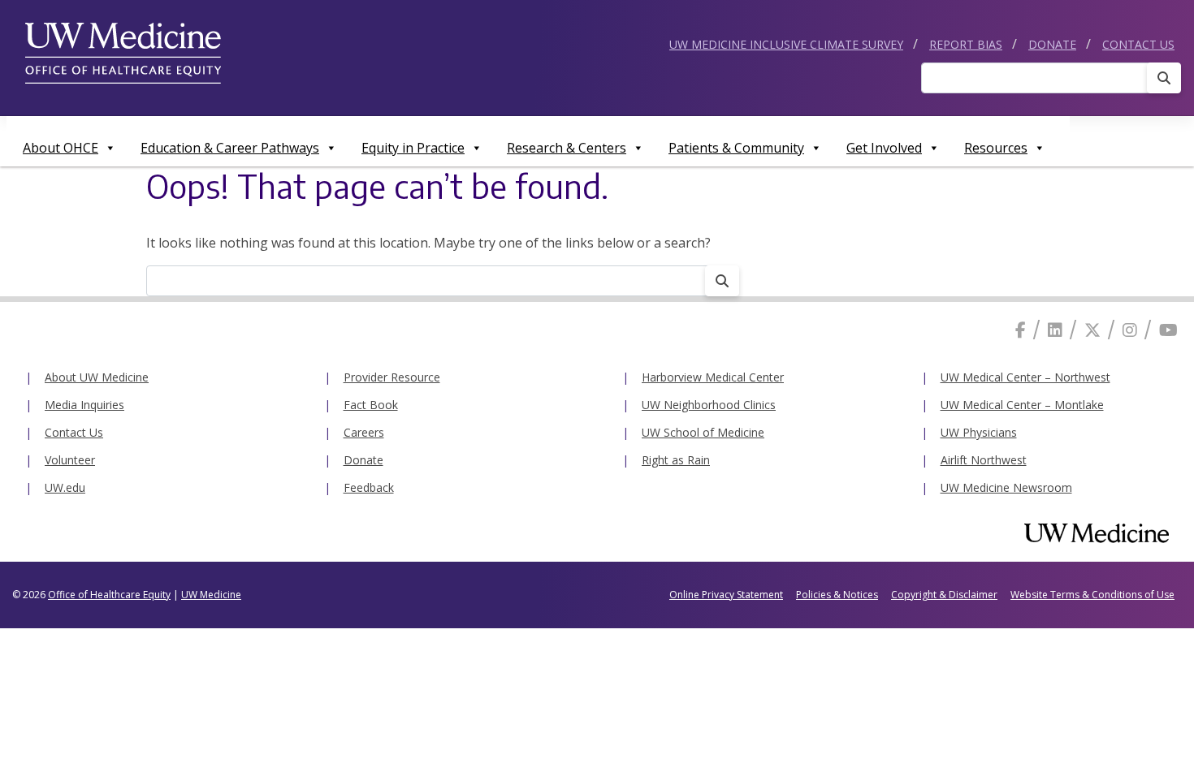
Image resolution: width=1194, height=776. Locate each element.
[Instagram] (1130, 330)
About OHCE (60, 148)
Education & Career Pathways (230, 148)
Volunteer (70, 460)
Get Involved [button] (884, 148)
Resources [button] (995, 148)
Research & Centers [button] (566, 148)
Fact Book (371, 404)
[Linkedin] (1055, 330)
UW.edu (65, 487)
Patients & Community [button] (736, 148)
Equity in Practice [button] (413, 148)
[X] (1092, 330)
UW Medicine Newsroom (1006, 487)
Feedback (369, 487)
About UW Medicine (97, 377)
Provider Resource (392, 377)
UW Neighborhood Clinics (709, 404)
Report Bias (965, 44)
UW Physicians (979, 432)
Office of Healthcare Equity (109, 594)
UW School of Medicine (703, 432)
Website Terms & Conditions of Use (1092, 594)
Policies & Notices (837, 594)
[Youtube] (1168, 330)
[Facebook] (1020, 330)
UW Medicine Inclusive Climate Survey (786, 44)
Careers (364, 432)
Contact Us (1138, 44)
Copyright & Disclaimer (944, 594)
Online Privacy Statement (726, 594)
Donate (1052, 44)
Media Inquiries (84, 404)
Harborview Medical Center (713, 377)
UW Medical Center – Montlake (1022, 404)
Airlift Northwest (984, 460)
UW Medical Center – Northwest (1025, 377)
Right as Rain (676, 460)
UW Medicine (211, 594)
